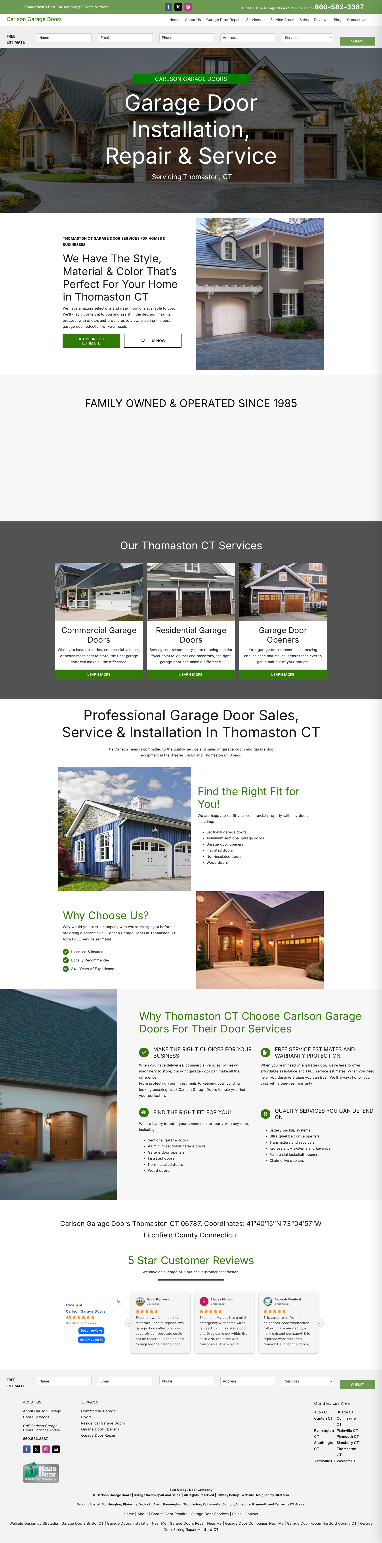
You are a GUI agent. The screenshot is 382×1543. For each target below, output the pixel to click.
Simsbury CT (348, 1442)
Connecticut (219, 1235)
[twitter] (178, 7)
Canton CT (323, 1418)
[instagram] (188, 7)
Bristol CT (345, 1412)
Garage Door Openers (100, 1429)
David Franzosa (158, 1299)
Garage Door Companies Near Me (254, 1523)
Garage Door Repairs (169, 1514)
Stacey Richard (222, 1299)
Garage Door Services (210, 1514)
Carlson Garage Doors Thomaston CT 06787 (130, 1223)
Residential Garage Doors (103, 1423)
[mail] (56, 1449)
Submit (357, 41)
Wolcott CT (346, 1461)
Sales (236, 1514)
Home (129, 1514)
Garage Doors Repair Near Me (196, 1523)
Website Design (23, 1523)
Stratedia (282, 1495)
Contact (251, 1514)
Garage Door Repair (98, 1435)
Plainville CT (347, 1430)
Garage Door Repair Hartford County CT (322, 1523)
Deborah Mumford (288, 1299)
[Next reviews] (320, 1323)
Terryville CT (325, 1461)
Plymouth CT (348, 1436)
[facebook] (168, 7)
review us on (89, 1339)
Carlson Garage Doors (85, 1311)
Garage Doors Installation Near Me (136, 1523)
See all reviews (91, 1330)
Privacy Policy (228, 1495)
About (143, 1514)
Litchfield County (171, 1235)
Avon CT (321, 1412)
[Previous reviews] (129, 1323)
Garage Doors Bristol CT (82, 1523)
